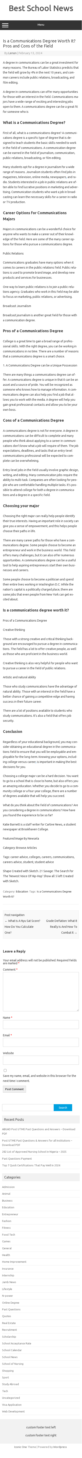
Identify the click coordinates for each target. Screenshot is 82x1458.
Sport (5, 1377)
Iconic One (20, 1446)
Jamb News (9, 1282)
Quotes (6, 1316)
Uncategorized (11, 1397)
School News (10, 1357)
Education (22, 891)
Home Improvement (14, 1261)
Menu (41, 24)
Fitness (6, 1227)
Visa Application (12, 1404)
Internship (8, 1275)
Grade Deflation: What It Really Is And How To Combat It (61, 926)
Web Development (13, 1411)
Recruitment (9, 1329)
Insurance (8, 1268)
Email (7, 1035)
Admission (8, 1186)
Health (6, 1254)
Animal (6, 1193)
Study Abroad (10, 1384)
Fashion (6, 1220)
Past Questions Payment (17, 1158)
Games (6, 1241)
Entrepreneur (10, 1214)
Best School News (41, 8)
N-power (7, 1295)
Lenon (12, 53)
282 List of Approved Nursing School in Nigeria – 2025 (34, 1151)
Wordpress (60, 1446)
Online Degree (10, 1302)
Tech (5, 1391)
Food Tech (8, 1234)
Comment (10, 969)
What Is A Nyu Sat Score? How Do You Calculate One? (22, 926)
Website (8, 1053)
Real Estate (9, 1323)
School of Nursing (12, 1363)
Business (7, 1200)
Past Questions (11, 1309)
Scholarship (9, 1336)
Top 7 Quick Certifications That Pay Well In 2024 (31, 1165)
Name (7, 1017)
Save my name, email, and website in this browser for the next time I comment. (39, 1078)
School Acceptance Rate (16, 1343)
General (7, 1248)
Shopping (8, 1370)
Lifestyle (7, 1288)
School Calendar (12, 1350)
